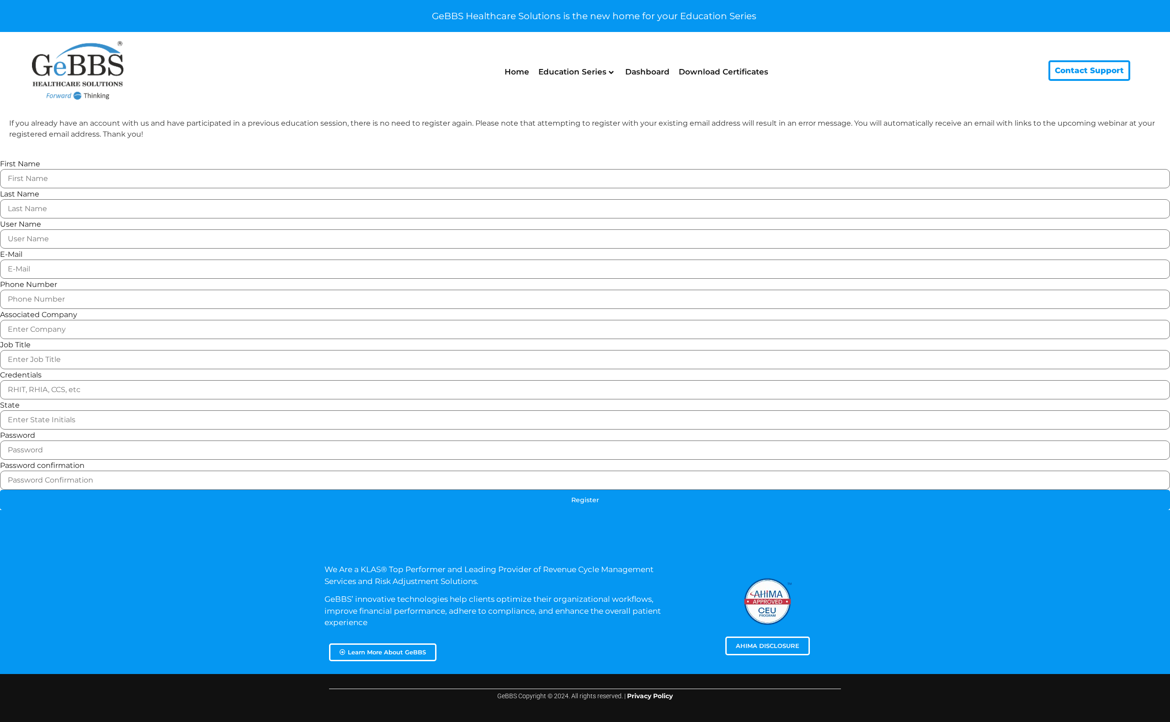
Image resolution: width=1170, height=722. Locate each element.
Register (585, 500)
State (10, 405)
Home (517, 71)
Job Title (15, 345)
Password (17, 435)
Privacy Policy (650, 696)
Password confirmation (42, 465)
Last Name (19, 194)
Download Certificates (723, 71)
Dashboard (647, 71)
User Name (20, 224)
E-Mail (11, 254)
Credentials (21, 375)
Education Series (572, 71)
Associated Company (38, 315)
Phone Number (28, 284)
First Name (20, 164)
